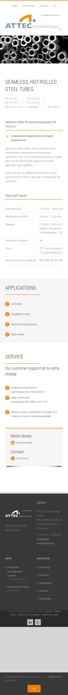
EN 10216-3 (11, 102)
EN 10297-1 (54, 106)
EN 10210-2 (33, 102)
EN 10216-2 (33, 98)
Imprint (49, 611)
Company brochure (18, 586)
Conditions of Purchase (28, 615)
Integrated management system (14, 571)
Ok (34, 688)
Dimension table (24, 442)
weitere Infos (54, 676)
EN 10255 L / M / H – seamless (21, 106)
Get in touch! (22, 458)
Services (43, 590)
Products (44, 575)
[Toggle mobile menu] (61, 30)
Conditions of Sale (49, 615)
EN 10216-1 (11, 98)
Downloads (45, 598)
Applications (45, 583)
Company (44, 567)
